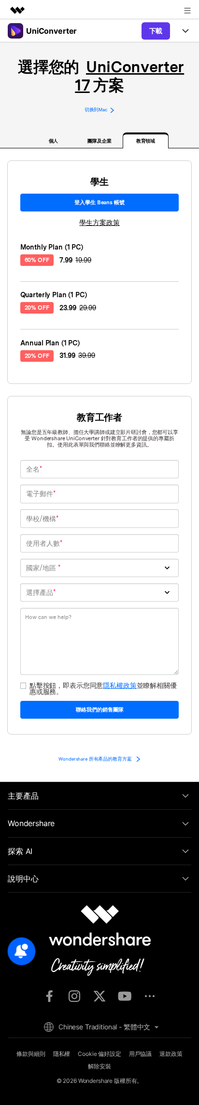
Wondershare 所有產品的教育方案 (95, 759)
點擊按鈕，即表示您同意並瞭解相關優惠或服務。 (103, 688)
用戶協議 (140, 1053)
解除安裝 (99, 1066)
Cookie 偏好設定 (99, 1053)
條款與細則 (30, 1053)
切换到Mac (96, 109)
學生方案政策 (99, 222)
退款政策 (170, 1053)
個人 (53, 141)
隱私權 (62, 1053)
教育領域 (146, 141)
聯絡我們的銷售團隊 (100, 709)
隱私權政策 (119, 685)
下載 (155, 30)
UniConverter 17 (129, 75)
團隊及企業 (99, 141)
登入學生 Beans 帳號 (99, 202)
